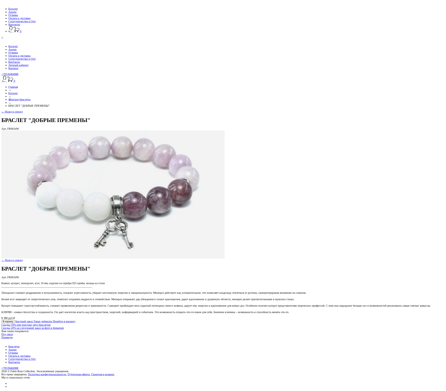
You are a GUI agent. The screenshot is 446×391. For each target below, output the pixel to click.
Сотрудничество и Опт (22, 21)
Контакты (14, 24)
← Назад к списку (12, 111)
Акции (12, 11)
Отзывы (13, 15)
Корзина (13, 68)
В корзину (8, 321)
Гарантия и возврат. (103, 374)
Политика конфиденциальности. (47, 374)
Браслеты (14, 346)
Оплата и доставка (19, 18)
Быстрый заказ (24, 321)
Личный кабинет (18, 65)
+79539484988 (9, 74)
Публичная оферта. (79, 374)
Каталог (13, 8)
